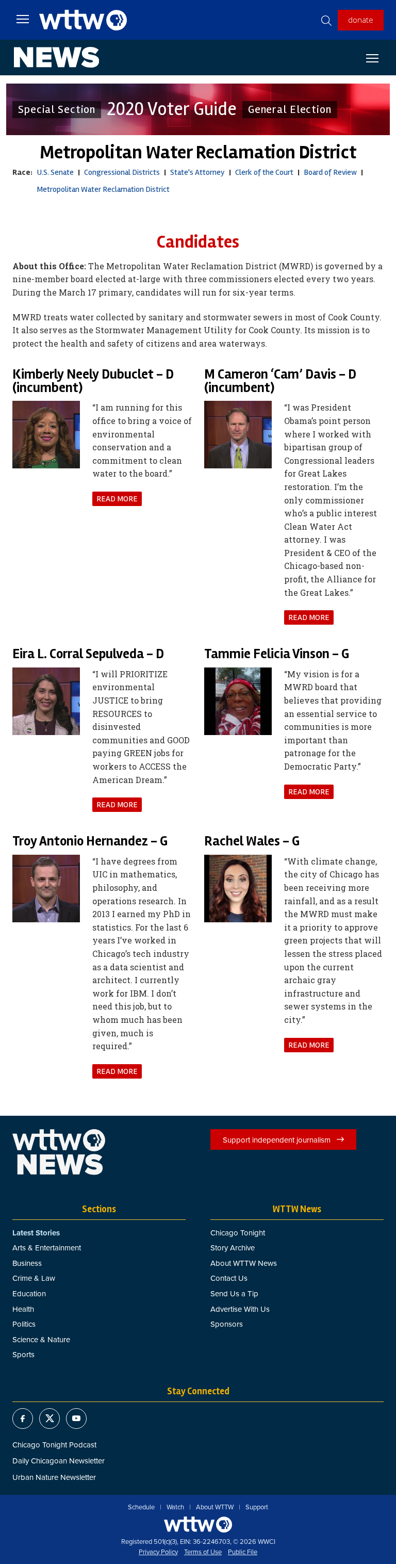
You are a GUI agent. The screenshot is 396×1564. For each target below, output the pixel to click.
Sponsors (226, 1323)
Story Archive (232, 1247)
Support (256, 1507)
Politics (24, 1323)
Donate (360, 19)
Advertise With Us (240, 1309)
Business (27, 1263)
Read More (117, 499)
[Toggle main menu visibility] (22, 18)
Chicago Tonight (237, 1232)
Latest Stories (36, 1233)
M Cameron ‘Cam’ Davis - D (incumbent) (280, 381)
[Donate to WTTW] (198, 1525)
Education (29, 1293)
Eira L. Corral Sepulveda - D (88, 654)
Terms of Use (203, 1552)
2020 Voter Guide (172, 109)
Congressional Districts (122, 172)
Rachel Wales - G (252, 841)
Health (23, 1309)
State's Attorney (197, 172)
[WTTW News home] (56, 57)
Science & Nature (41, 1339)
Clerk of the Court (264, 172)
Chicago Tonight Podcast (54, 1444)
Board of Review (330, 172)
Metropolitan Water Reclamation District (103, 189)
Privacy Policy (158, 1552)
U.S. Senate (55, 172)
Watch (175, 1507)
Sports (23, 1354)
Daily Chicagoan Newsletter (58, 1460)
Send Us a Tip (234, 1293)
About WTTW (215, 1507)
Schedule (141, 1507)
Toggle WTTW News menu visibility (377, 57)
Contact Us (229, 1278)
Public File (242, 1552)
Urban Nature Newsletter (54, 1477)
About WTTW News (243, 1263)
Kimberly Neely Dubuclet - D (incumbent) (93, 381)
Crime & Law (33, 1278)
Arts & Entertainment (46, 1247)
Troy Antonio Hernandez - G (90, 841)
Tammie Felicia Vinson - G (276, 654)
